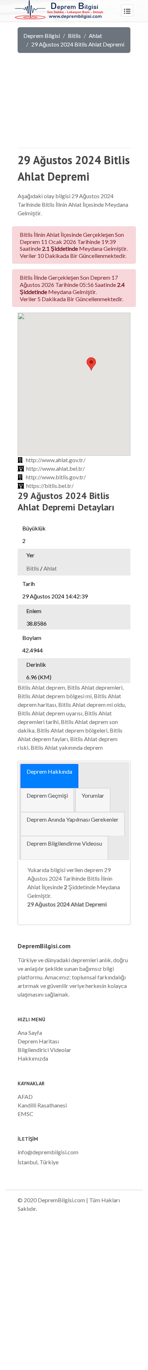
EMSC (25, 1113)
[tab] (49, 776)
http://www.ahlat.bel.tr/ (55, 468)
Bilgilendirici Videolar (44, 1049)
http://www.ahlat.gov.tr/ (55, 459)
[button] (91, 363)
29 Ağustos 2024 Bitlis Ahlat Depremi (77, 44)
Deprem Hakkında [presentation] (49, 771)
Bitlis (74, 35)
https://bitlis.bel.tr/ (50, 485)
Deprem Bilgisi (41, 35)
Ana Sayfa (30, 1032)
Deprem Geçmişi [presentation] (47, 795)
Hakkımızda (33, 1058)
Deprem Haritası (38, 1041)
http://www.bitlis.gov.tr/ (56, 477)
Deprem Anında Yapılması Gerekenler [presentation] (73, 819)
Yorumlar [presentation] (93, 795)
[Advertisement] (74, 103)
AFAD (25, 1096)
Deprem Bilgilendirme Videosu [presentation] (64, 843)
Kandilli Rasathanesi (42, 1105)
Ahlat (95, 35)
